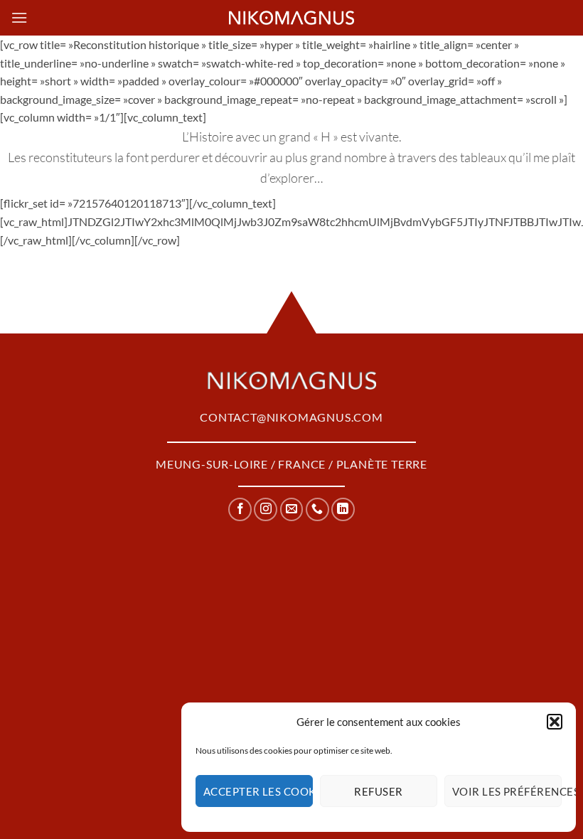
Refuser (378, 791)
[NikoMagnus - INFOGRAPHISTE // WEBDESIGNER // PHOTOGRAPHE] (291, 18)
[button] (554, 722)
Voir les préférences (507, 791)
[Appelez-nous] (317, 509)
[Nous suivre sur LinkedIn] (343, 509)
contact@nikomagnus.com (291, 417)
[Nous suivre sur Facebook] (240, 509)
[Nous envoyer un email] (292, 509)
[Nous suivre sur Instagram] (265, 509)
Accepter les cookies (258, 791)
